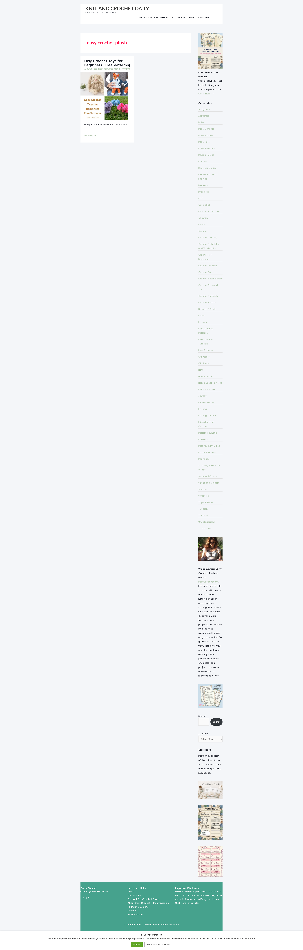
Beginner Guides (101, 69)
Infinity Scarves (206, 389)
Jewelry (202, 395)
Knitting (202, 408)
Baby (201, 122)
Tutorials (203, 515)
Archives (203, 733)
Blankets (203, 185)
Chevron (203, 217)
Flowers (202, 322)
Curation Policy (136, 895)
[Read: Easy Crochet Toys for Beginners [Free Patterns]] (104, 95)
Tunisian (203, 508)
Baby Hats (204, 141)
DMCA (131, 891)
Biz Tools (177, 17)
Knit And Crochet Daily (117, 8)
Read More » (90, 136)
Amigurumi (88, 69)
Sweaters (203, 495)
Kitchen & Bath (206, 402)
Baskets (202, 161)
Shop (191, 17)
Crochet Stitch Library (210, 278)
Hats (200, 369)
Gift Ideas (203, 363)
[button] (214, 17)
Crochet (202, 230)
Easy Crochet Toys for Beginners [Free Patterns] (107, 63)
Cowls (201, 224)
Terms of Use (135, 914)
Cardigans (204, 204)
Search (202, 716)
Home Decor (205, 376)
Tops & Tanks (205, 502)
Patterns (203, 439)
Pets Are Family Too (209, 445)
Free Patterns (205, 350)
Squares (203, 489)
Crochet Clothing (207, 237)
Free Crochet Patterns (152, 17)
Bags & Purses (206, 154)
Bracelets (203, 191)
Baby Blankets (206, 128)
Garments (204, 356)
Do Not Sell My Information (158, 944)
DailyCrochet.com (208, 581)
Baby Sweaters (206, 148)
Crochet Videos (207, 302)
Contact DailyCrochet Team (143, 899)
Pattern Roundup (207, 432)
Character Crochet (209, 211)
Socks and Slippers (208, 482)
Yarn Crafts (204, 528)
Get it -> (206, 93)
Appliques (203, 115)
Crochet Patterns (207, 272)
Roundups (203, 458)
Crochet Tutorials (208, 296)
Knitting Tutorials (207, 415)
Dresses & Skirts (207, 309)
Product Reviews (207, 452)
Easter (201, 315)
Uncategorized (206, 521)
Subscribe (203, 17)
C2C (200, 198)
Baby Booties (205, 135)
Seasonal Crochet (208, 476)
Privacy (132, 910)
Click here (180, 902)
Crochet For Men (207, 265)
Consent (137, 944)
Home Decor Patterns (210, 382)
